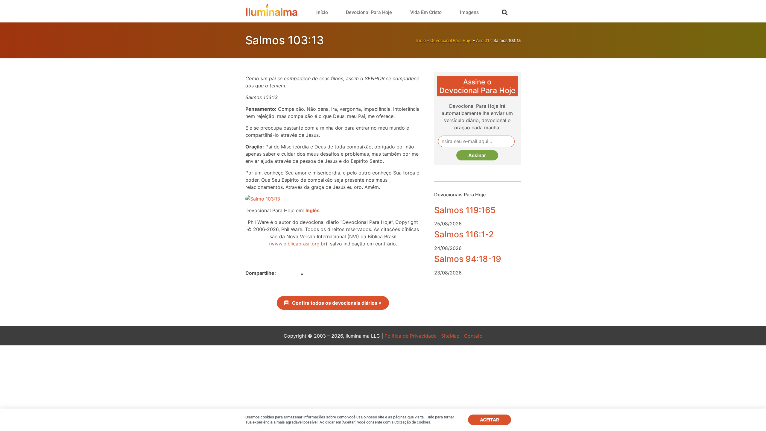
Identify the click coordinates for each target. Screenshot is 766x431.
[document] (383, 215)
